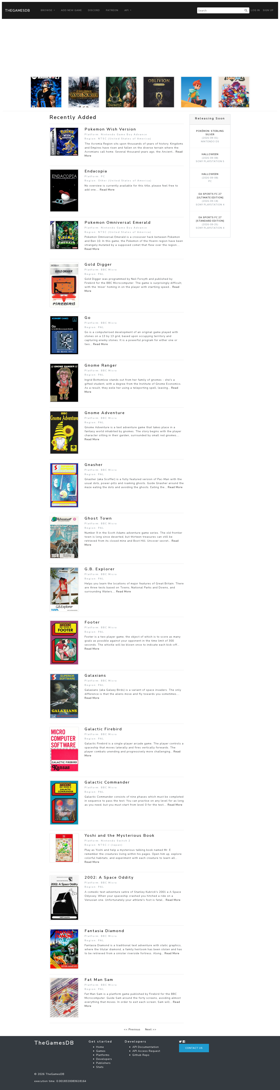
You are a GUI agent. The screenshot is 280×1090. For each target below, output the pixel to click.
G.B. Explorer (100, 569)
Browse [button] (47, 10)
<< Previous (132, 1029)
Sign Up (268, 10)
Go (88, 317)
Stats (100, 1067)
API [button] (127, 10)
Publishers (103, 1063)
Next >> (150, 1029)
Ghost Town (98, 518)
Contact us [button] (194, 1048)
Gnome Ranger (101, 365)
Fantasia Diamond (104, 930)
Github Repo (141, 1055)
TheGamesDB (17, 10)
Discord (94, 10)
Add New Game (71, 10)
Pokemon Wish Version (110, 129)
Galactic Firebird (103, 729)
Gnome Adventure (105, 412)
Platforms (103, 1055)
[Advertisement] (140, 47)
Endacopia (96, 171)
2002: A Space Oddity (109, 877)
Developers (104, 1059)
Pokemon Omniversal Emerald (118, 222)
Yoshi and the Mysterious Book (120, 835)
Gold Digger (98, 264)
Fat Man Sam (99, 979)
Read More (107, 189)
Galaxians (95, 675)
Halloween (210, 158)
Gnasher (94, 464)
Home (100, 1047)
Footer (92, 622)
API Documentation (145, 1047)
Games (101, 1051)
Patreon (112, 10)
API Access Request (146, 1051)
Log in (255, 10)
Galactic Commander (107, 782)
